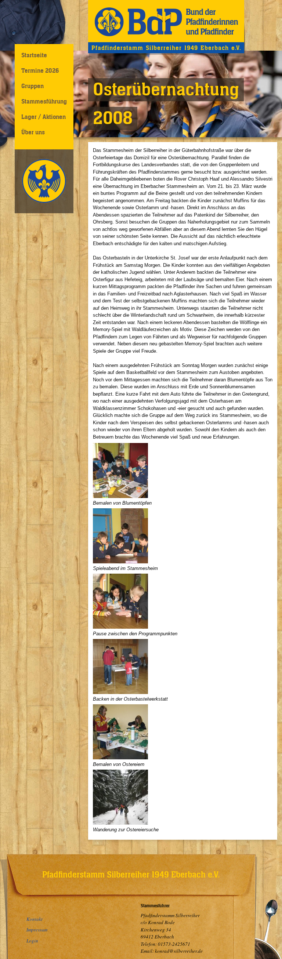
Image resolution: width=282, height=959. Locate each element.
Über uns (33, 132)
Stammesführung (44, 101)
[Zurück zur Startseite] (166, 21)
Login (32, 940)
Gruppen (32, 86)
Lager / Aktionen (43, 116)
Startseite (34, 55)
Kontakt (34, 919)
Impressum (36, 929)
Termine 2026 (40, 70)
